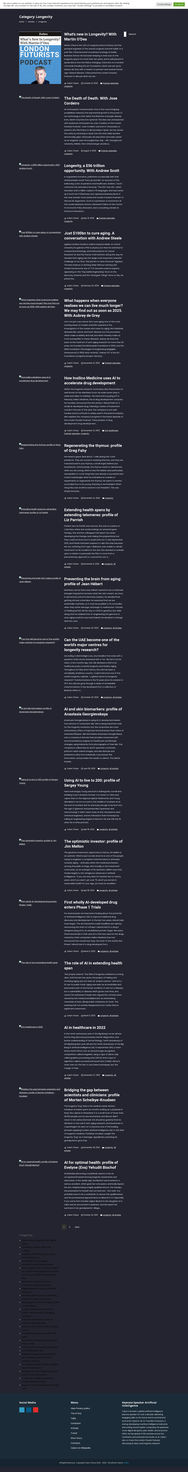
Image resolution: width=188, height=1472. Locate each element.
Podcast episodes (110, 83)
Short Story (76, 1438)
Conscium (76, 1423)
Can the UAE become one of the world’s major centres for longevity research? (91, 645)
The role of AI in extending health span (40, 1347)
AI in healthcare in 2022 (85, 1027)
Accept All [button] (179, 4)
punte (126, 1463)
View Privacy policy (80, 1408)
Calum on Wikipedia (80, 1447)
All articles (117, 628)
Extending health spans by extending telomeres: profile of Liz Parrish (91, 515)
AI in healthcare (111, 430)
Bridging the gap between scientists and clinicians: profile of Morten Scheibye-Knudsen (92, 1095)
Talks (73, 1418)
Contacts (75, 1443)
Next (77, 1227)
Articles (74, 1428)
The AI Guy (76, 1413)
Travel (74, 1433)
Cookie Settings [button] (164, 4)
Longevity (68, 86)
